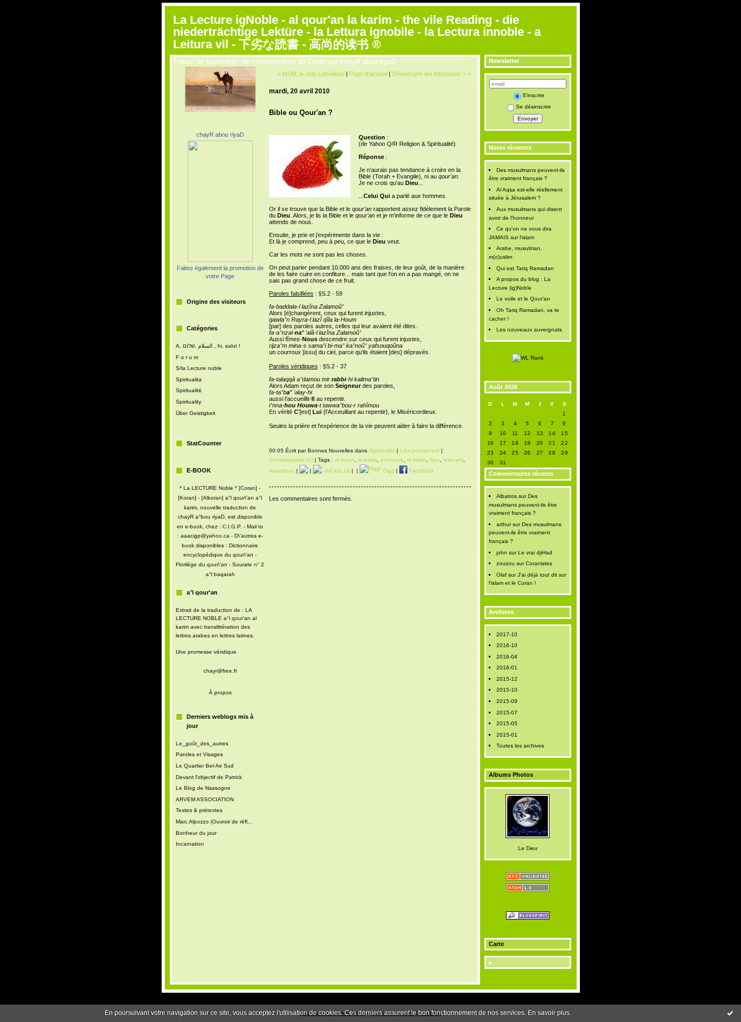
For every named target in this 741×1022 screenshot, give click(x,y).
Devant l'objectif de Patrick (209, 777)
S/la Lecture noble (199, 368)
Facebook (420, 471)
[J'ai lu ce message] (730, 1012)
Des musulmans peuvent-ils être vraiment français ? (523, 504)
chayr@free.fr (220, 671)
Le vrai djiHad (535, 552)
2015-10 (507, 690)
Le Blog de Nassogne (203, 788)
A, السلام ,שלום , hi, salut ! (208, 346)
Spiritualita (189, 379)
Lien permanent (419, 450)
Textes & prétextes (199, 810)
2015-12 (507, 679)
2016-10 (507, 645)
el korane (392, 460)
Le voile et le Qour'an (523, 299)
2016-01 (507, 667)
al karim (367, 460)
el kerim (416, 460)
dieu (434, 460)
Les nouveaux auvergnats (529, 330)
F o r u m (187, 357)
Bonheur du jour (196, 833)
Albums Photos (511, 774)
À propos (220, 692)
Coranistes (539, 563)
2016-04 (507, 657)
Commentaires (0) (291, 460)
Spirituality (188, 402)
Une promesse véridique (206, 652)
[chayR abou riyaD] (220, 260)
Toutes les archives (520, 746)
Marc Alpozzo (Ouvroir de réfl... (214, 822)
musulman (282, 471)
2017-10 (507, 634)
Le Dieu (528, 848)
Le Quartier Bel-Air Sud (205, 766)
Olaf (501, 575)
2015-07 (507, 713)
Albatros (506, 496)
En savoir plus (549, 1013)
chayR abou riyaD (220, 134)
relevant (453, 460)
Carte (496, 944)
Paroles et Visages (199, 754)
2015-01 (507, 735)
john (501, 552)
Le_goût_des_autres (202, 743)
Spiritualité (189, 390)
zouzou (505, 563)
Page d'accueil (368, 74)
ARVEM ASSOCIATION (205, 799)
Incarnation (190, 844)
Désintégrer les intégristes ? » (431, 74)
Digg (387, 471)
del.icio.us (336, 471)
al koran (345, 460)
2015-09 (507, 701)
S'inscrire (533, 95)
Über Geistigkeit (195, 413)
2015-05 (507, 723)
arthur (503, 524)
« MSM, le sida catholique (311, 74)
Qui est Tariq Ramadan (525, 268)
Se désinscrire (533, 107)
